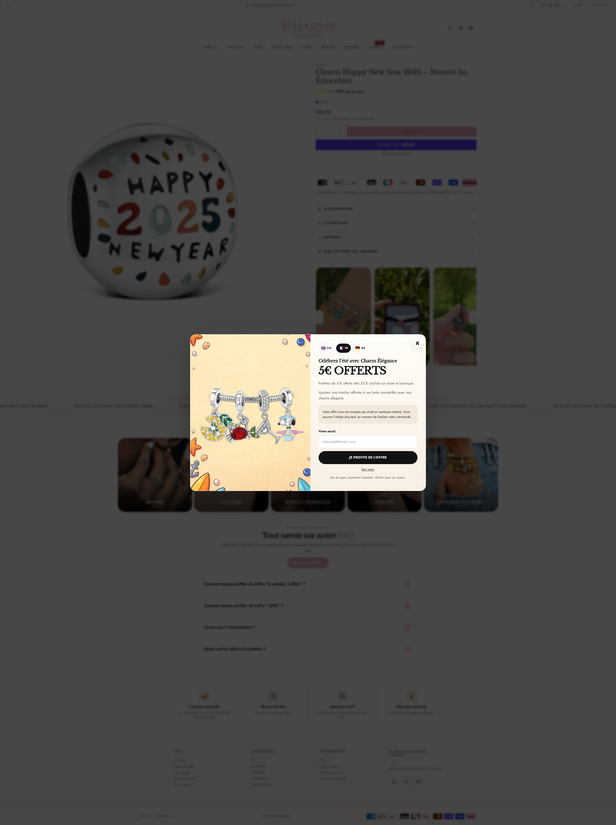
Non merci (367, 469)
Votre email (327, 431)
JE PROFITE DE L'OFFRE (368, 457)
